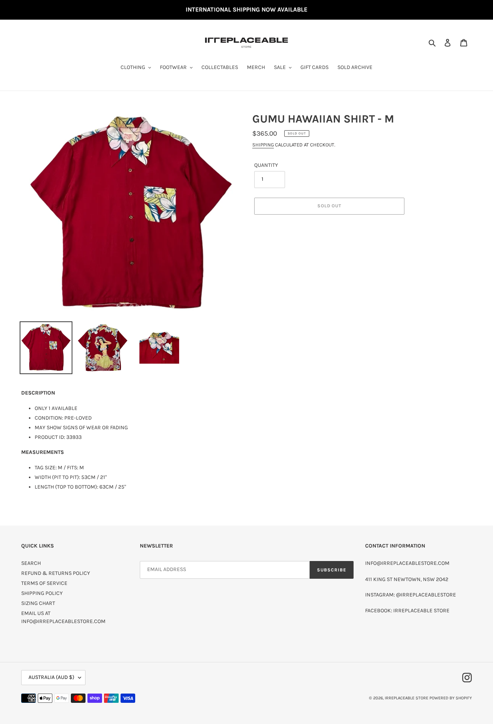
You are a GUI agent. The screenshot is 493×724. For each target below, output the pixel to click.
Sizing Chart (38, 603)
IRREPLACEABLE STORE (406, 697)
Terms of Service (44, 583)
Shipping (263, 145)
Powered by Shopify (450, 697)
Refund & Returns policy (55, 573)
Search (31, 563)
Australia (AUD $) (51, 677)
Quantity (266, 165)
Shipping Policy (42, 593)
